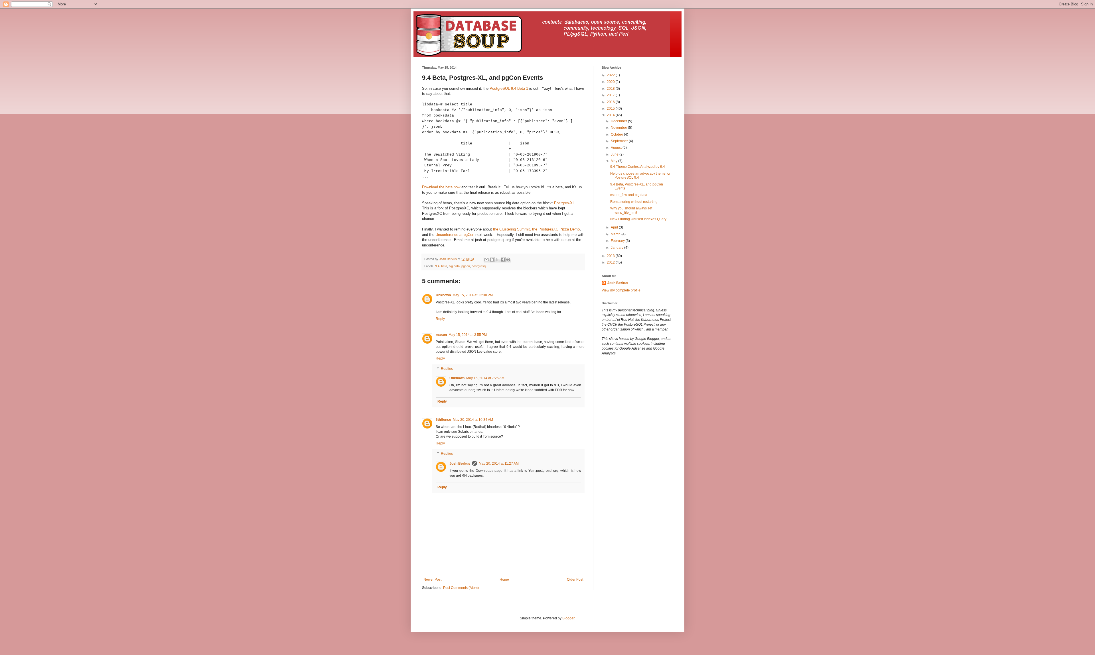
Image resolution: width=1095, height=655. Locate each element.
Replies (447, 369)
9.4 (437, 266)
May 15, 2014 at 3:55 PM (468, 335)
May (614, 161)
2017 (611, 95)
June (615, 154)
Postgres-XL (564, 203)
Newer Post (432, 579)
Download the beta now (441, 187)
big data (454, 266)
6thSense (443, 420)
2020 (611, 82)
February (618, 241)
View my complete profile (621, 290)
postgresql (479, 266)
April (615, 227)
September (620, 141)
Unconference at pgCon (454, 234)
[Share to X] (497, 259)
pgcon (465, 266)
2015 (611, 109)
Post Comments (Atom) (461, 588)
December (619, 121)
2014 (611, 115)
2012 (611, 262)
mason (441, 335)
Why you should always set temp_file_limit (631, 210)
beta (444, 266)
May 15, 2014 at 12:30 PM (473, 295)
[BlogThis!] (492, 259)
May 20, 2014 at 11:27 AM (499, 464)
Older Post (575, 579)
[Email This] (486, 259)
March (616, 234)
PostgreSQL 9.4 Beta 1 (509, 88)
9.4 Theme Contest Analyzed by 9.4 (637, 167)
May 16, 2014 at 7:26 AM (485, 378)
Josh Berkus (459, 464)
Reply (440, 319)
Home (504, 579)
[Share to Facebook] (503, 259)
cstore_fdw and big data (628, 195)
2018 (611, 89)
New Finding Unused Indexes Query (638, 219)
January (617, 248)
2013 (611, 256)
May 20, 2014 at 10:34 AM (473, 420)
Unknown (443, 295)
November (619, 128)
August (616, 148)
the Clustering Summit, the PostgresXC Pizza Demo (536, 229)
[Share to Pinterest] (508, 259)
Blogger (568, 618)
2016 (611, 102)
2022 (611, 75)
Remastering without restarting (634, 202)
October (617, 134)
